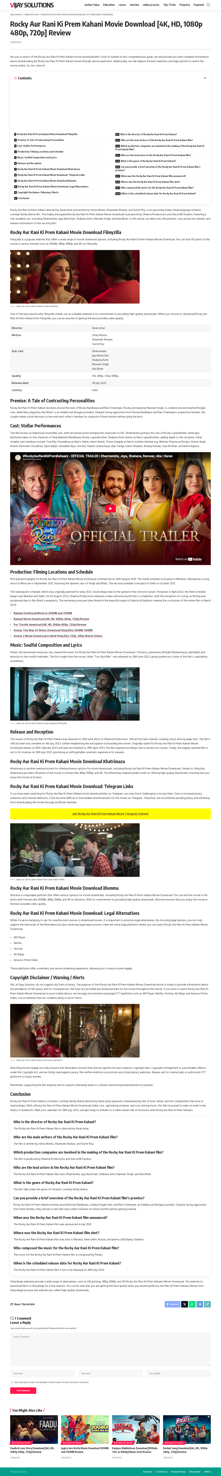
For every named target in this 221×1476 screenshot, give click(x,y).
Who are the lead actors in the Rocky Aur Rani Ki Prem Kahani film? (156, 155)
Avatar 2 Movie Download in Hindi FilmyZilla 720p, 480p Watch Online (58, 635)
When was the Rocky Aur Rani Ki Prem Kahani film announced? (153, 176)
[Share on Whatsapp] (192, 1304)
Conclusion (23, 198)
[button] (208, 5)
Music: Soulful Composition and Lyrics (37, 157)
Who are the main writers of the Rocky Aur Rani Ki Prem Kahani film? (157, 140)
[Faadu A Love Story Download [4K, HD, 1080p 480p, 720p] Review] (34, 1429)
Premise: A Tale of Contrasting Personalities (40, 140)
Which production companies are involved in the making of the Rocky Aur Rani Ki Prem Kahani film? (159, 148)
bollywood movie (21, 1443)
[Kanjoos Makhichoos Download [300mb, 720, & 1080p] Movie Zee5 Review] (136, 1429)
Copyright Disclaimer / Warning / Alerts (38, 192)
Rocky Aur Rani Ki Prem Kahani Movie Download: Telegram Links (51, 175)
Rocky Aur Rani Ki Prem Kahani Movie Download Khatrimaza (48, 169)
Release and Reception (29, 163)
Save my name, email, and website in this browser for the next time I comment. (51, 1382)
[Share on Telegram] (199, 1304)
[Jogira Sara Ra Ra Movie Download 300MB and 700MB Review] (85, 1429)
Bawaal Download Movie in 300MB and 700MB (43, 613)
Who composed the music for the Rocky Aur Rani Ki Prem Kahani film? (157, 187)
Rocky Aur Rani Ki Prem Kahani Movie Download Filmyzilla (47, 134)
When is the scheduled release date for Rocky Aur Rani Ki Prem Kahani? (158, 193)
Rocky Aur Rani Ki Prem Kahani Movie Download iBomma (46, 180)
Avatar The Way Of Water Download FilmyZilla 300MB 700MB (53, 630)
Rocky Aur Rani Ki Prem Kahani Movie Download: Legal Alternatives (53, 186)
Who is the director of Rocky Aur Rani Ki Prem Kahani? (148, 134)
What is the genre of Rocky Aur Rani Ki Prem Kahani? (148, 161)
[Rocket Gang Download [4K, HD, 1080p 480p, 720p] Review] (187, 1429)
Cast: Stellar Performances (31, 145)
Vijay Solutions (32, 5)
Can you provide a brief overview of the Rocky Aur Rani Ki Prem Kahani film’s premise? (157, 168)
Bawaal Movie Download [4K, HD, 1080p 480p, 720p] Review (51, 619)
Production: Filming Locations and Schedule (40, 151)
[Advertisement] (110, 104)
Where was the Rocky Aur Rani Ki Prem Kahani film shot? (150, 181)
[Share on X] (184, 1304)
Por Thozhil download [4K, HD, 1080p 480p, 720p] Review (50, 624)
